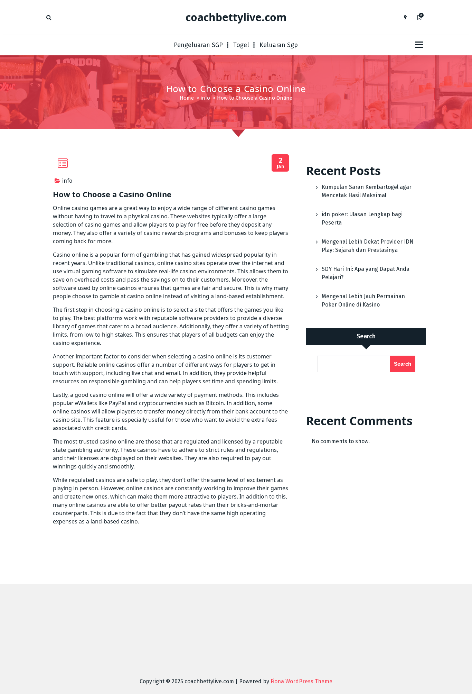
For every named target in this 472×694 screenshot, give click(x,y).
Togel (241, 45)
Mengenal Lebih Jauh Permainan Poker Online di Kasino (363, 300)
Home (187, 98)
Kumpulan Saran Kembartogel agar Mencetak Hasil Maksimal (367, 191)
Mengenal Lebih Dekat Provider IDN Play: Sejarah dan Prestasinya (368, 245)
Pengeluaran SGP (198, 45)
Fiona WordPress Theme (301, 681)
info (205, 98)
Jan (280, 163)
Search (366, 336)
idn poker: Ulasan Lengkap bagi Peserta (362, 218)
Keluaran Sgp (278, 45)
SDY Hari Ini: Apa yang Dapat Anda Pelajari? (365, 273)
